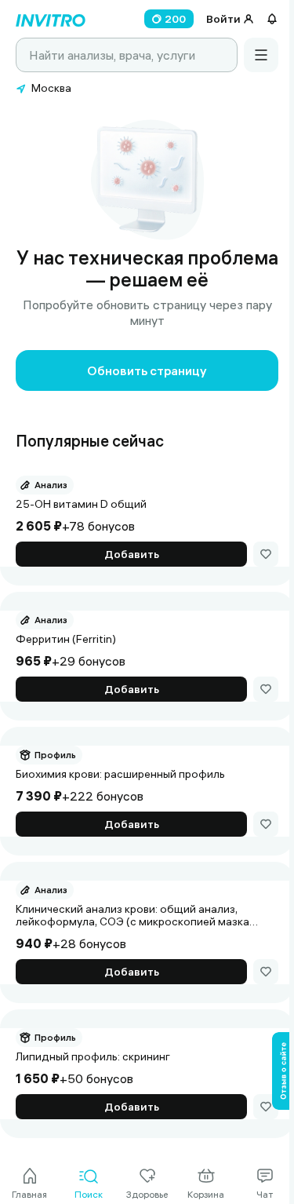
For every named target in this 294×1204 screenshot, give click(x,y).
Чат (264, 1194)
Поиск (88, 1194)
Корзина (205, 1194)
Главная (29, 1194)
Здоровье (147, 1194)
